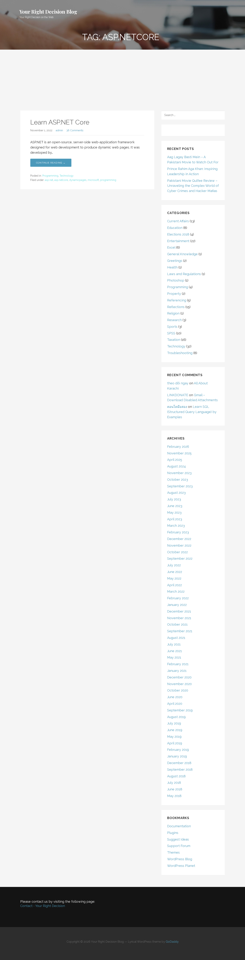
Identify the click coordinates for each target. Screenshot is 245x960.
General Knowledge (182, 254)
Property (174, 294)
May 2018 (174, 796)
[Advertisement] (122, 76)
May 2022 (174, 578)
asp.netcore (61, 180)
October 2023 (177, 479)
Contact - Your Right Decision (42, 906)
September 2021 (179, 631)
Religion (173, 313)
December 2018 (179, 763)
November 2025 (179, 453)
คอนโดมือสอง (177, 407)
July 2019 (174, 723)
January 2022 (177, 605)
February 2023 (178, 532)
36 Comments (74, 130)
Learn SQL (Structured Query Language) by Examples (191, 412)
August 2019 (176, 717)
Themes (173, 852)
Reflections (176, 307)
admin (59, 130)
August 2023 (176, 493)
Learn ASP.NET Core (59, 122)
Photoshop (175, 280)
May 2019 (174, 736)
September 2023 (180, 486)
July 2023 (174, 499)
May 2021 (174, 657)
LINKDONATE (177, 395)
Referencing (176, 300)
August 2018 (176, 776)
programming (108, 180)
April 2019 (174, 743)
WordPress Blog (179, 859)
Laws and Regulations (184, 274)
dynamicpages (77, 180)
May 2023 (174, 512)
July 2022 (174, 565)
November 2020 (179, 684)
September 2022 (179, 558)
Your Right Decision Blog (48, 11)
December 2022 (179, 539)
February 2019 (178, 750)
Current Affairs (178, 221)
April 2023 (174, 519)
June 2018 (174, 789)
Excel (171, 247)
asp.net (49, 180)
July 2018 (174, 782)
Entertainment (178, 241)
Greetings (174, 261)
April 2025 (174, 460)
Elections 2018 (178, 234)
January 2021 (177, 671)
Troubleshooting (179, 353)
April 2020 (174, 703)
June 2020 (174, 697)
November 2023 (179, 473)
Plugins (172, 833)
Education (174, 228)
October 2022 (177, 552)
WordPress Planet (181, 866)
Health (172, 267)
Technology (67, 175)
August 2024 (176, 466)
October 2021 (177, 624)
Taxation (173, 340)
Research (174, 320)
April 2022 (174, 585)
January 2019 (177, 756)
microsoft (93, 180)
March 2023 (176, 525)
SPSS (171, 333)
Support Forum (178, 846)
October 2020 (177, 690)
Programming (50, 175)
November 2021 (179, 618)
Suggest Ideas (178, 839)
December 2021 (179, 611)
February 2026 (178, 446)
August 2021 (176, 638)
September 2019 (180, 710)
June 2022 (174, 572)
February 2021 (178, 664)
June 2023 (174, 506)
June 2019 (174, 730)
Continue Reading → (51, 162)
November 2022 (179, 545)
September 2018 (180, 769)
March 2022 (176, 591)
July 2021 (174, 644)
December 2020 (179, 677)
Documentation (179, 826)
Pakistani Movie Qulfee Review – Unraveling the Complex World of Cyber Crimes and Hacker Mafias (193, 186)
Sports (172, 326)
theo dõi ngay (177, 383)
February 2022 (178, 598)
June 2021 (174, 651)
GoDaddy (172, 941)
